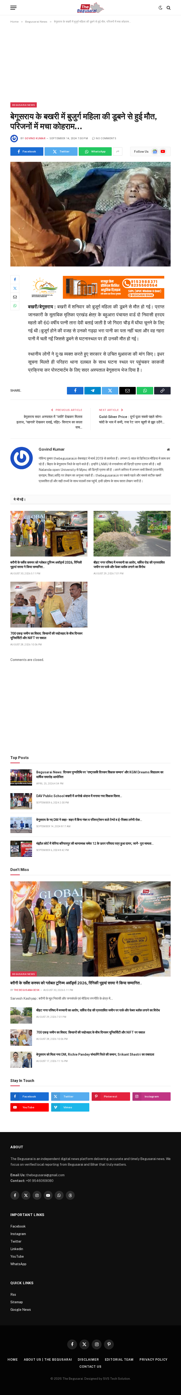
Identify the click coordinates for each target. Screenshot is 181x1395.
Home (13, 1359)
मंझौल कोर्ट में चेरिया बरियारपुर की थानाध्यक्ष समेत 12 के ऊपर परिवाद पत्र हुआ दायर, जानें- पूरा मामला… (95, 843)
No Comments (106, 138)
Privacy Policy (154, 1359)
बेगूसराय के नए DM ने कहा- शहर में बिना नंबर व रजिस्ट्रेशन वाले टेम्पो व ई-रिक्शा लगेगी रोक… (89, 820)
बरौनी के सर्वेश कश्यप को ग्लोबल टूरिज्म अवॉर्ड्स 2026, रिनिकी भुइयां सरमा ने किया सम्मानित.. (46, 564)
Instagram (18, 1234)
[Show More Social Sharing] (117, 151)
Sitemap (16, 1302)
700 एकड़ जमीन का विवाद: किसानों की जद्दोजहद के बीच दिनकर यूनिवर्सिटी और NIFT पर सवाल (46, 636)
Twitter (15, 1241)
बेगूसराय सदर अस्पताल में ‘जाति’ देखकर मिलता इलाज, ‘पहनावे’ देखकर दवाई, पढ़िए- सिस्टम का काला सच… (49, 422)
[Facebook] (14, 279)
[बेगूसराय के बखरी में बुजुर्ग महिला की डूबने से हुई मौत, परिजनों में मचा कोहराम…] (90, 214)
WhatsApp (18, 1264)
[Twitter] (14, 288)
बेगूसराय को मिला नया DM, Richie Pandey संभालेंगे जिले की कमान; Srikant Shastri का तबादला (95, 1054)
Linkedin (16, 1249)
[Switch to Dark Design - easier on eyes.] (160, 8)
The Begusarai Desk (26, 990)
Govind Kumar (35, 138)
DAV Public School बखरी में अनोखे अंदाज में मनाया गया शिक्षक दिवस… (79, 796)
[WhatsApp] (14, 305)
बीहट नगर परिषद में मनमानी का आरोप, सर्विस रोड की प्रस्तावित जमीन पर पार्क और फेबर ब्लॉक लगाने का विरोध (129, 564)
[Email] (14, 297)
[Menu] (13, 7)
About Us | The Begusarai (48, 1359)
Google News (20, 1310)
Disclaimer (88, 1359)
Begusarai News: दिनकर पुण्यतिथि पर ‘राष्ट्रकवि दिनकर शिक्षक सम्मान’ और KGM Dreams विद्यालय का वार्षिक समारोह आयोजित (99, 774)
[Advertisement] (90, 63)
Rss (13, 1294)
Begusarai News (23, 104)
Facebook (18, 1226)
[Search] (168, 7)
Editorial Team (119, 1359)
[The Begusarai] (90, 7)
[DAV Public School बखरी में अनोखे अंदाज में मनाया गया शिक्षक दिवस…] (21, 801)
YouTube (17, 1256)
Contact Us (90, 1366)
